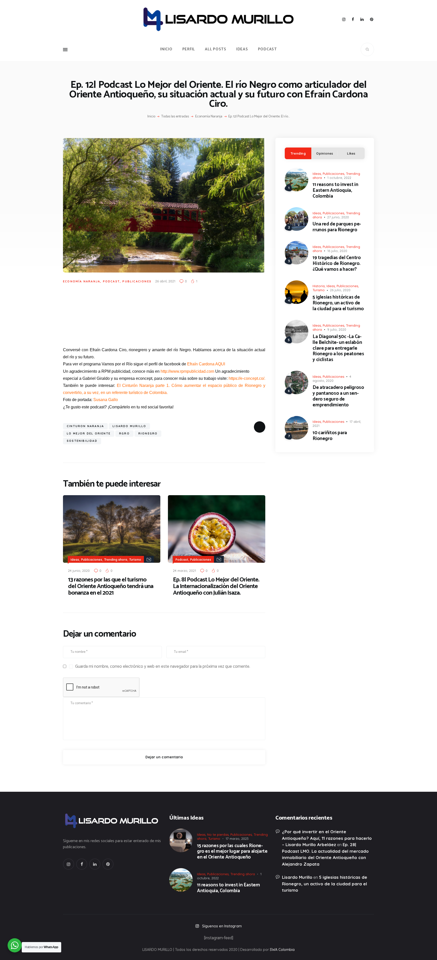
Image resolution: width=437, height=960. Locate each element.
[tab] (298, 153)
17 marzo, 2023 (237, 839)
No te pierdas (218, 834)
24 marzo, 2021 (184, 571)
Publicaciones (136, 281)
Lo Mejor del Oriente (89, 433)
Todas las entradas (175, 116)
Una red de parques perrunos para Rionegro (337, 227)
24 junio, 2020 (79, 571)
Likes (351, 153)
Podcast (111, 281)
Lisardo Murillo (129, 426)
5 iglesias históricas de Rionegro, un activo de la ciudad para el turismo (338, 303)
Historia (319, 286)
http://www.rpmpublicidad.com (187, 371)
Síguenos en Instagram (222, 926)
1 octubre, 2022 (339, 178)
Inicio (151, 116)
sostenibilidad (82, 441)
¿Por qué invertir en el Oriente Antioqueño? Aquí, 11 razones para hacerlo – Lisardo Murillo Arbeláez (327, 838)
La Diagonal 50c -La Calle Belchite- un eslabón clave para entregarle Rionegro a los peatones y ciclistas (338, 348)
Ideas (75, 559)
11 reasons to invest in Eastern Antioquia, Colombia (335, 190)
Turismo (135, 559)
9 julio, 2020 (336, 329)
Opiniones (324, 153)
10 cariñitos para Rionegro (330, 436)
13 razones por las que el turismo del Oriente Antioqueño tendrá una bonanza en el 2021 (110, 586)
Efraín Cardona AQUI (206, 364)
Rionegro (148, 433)
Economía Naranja (208, 116)
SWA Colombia (282, 949)
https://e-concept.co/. (247, 378)
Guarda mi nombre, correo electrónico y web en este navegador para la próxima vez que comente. (162, 666)
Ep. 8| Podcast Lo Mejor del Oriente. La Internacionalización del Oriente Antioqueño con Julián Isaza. (216, 586)
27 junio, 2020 (338, 217)
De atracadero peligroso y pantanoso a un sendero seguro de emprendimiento (338, 396)
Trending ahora (115, 559)
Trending (298, 153)
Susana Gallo (105, 400)
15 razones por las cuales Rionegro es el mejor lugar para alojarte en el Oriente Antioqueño (232, 851)
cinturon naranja (85, 426)
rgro (124, 433)
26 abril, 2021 (165, 281)
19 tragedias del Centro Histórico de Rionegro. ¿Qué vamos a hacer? (337, 263)
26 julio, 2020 (340, 290)
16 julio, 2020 (337, 251)
